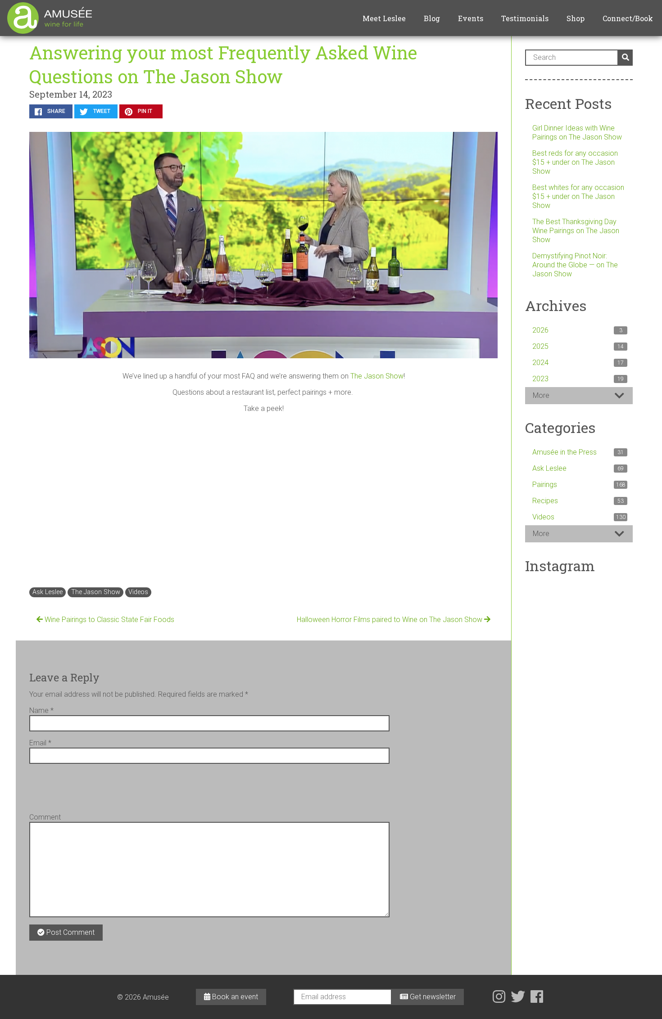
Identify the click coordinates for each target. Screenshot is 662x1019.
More (541, 395)
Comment (45, 817)
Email (40, 743)
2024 (578, 362)
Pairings (579, 484)
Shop (576, 18)
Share (55, 111)
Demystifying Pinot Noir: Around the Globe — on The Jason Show (575, 265)
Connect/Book (628, 18)
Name (41, 710)
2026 (577, 330)
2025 (578, 346)
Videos (138, 592)
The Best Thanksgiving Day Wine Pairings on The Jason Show (575, 230)
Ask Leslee (47, 592)
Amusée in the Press (578, 452)
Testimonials (525, 18)
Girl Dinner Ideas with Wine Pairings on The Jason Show (577, 132)
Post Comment (70, 932)
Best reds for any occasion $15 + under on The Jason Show (575, 162)
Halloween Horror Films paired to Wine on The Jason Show (390, 619)
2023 (578, 378)
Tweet (101, 111)
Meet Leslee (384, 18)
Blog (432, 18)
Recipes (578, 500)
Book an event (234, 996)
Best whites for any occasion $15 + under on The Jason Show (578, 196)
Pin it (144, 111)
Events (470, 18)
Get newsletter (432, 996)
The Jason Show (377, 376)
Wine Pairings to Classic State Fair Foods (108, 619)
